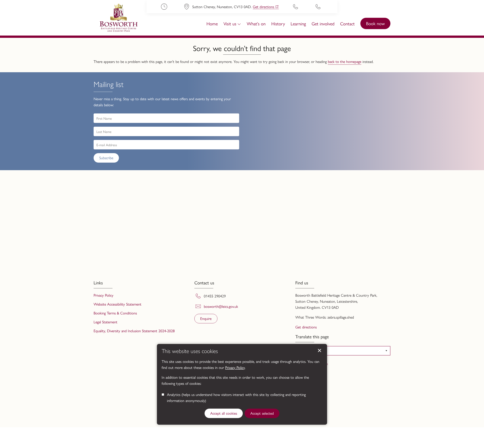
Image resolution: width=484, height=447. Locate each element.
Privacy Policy (235, 367)
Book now (375, 23)
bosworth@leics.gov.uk (221, 306)
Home (212, 23)
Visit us (229, 23)
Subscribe (106, 157)
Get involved (323, 23)
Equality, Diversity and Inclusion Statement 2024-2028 (134, 330)
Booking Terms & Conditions (115, 313)
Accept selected (262, 413)
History (278, 23)
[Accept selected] (319, 350)
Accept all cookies (223, 413)
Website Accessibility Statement (117, 304)
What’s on (256, 23)
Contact (347, 23)
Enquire (206, 318)
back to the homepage (344, 61)
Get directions (263, 6)
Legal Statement (105, 321)
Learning (298, 23)
